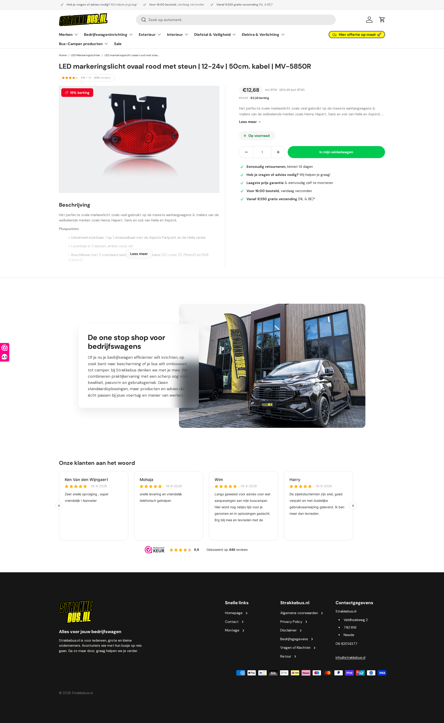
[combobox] (236, 20)
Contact (232, 621)
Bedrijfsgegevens (294, 639)
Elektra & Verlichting (260, 34)
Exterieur (147, 34)
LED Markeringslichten (85, 55)
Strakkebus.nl (82, 693)
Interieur (175, 34)
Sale (118, 43)
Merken (66, 34)
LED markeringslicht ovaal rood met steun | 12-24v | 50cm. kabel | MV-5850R (132, 55)
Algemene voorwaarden (299, 613)
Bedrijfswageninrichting (105, 34)
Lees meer (248, 121)
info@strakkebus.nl (350, 657)
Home (63, 55)
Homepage (234, 613)
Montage (232, 630)
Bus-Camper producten (81, 43)
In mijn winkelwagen (336, 152)
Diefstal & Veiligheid (212, 34)
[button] (382, 20)
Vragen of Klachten (295, 647)
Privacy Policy (291, 621)
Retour (285, 656)
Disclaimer (288, 630)
